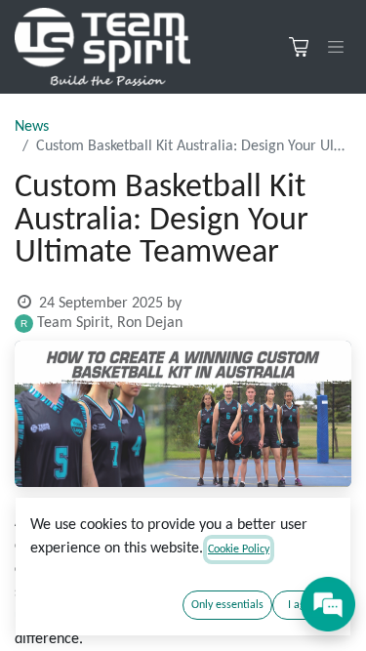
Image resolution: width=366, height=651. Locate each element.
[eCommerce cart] (298, 46)
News (32, 127)
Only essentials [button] (227, 605)
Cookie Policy (238, 549)
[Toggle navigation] (335, 46)
